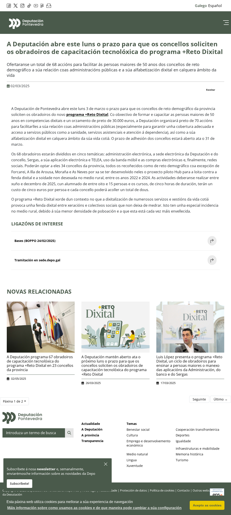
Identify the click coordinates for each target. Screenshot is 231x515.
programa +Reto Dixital (87, 114)
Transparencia (92, 441)
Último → (221, 399)
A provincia (90, 435)
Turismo (182, 460)
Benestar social (138, 429)
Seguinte (199, 399)
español (215, 5)
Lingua (132, 460)
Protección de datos (133, 490)
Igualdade (183, 441)
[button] (106, 464)
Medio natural (137, 454)
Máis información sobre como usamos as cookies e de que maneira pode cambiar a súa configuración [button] (94, 508)
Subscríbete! (19, 483)
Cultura (132, 435)
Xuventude (135, 466)
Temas (132, 423)
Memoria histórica (189, 454)
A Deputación (91, 429)
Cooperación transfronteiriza (197, 429)
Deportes (182, 435)
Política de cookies (162, 490)
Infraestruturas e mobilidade (197, 448)
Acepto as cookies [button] (207, 505)
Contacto (183, 490)
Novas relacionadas (39, 291)
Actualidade (90, 423)
